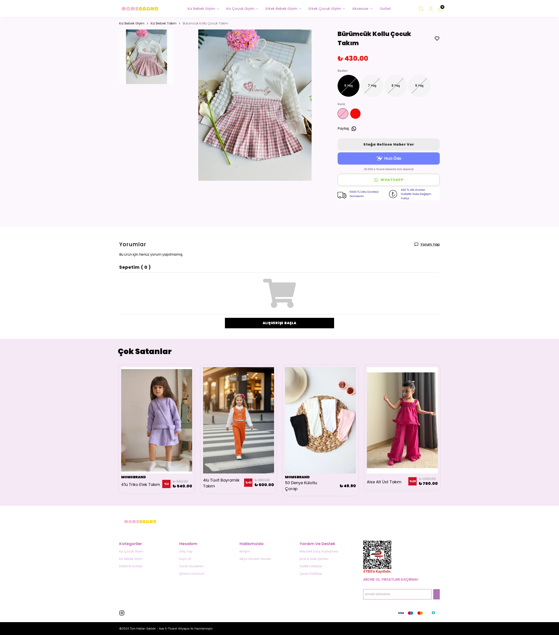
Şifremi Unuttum (192, 573)
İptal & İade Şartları (314, 559)
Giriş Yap (185, 551)
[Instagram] (121, 613)
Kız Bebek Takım (163, 23)
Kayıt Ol (185, 559)
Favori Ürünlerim (191, 566)
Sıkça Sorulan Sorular (255, 559)
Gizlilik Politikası (311, 566)
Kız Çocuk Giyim (240, 8)
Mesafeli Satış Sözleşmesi (319, 551)
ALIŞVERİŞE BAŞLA (280, 323)
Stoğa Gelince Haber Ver (388, 144)
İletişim (245, 551)
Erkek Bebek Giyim (281, 8)
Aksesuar (360, 8)
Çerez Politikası (311, 573)
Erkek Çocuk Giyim (325, 8)
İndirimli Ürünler (130, 566)
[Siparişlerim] (430, 9)
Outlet (385, 8)
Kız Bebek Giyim (201, 8)
